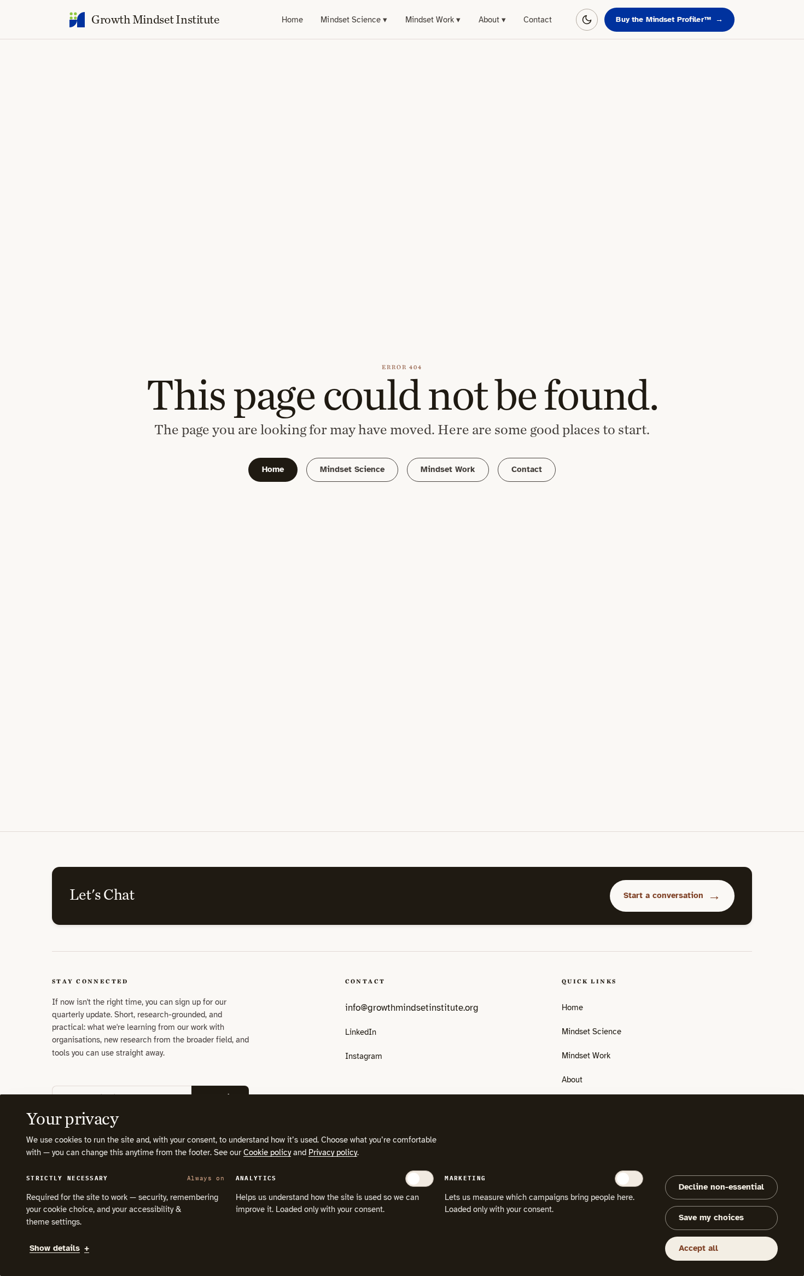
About (492, 20)
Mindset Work (433, 20)
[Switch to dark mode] (587, 20)
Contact (537, 20)
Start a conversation (672, 895)
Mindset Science (354, 20)
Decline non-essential (721, 1187)
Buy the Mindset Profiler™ (669, 19)
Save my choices (711, 1217)
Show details (59, 1248)
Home (292, 20)
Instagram (363, 1059)
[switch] (419, 1178)
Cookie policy (267, 1152)
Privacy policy (332, 1152)
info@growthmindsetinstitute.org (412, 1007)
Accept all (698, 1248)
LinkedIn (360, 1035)
